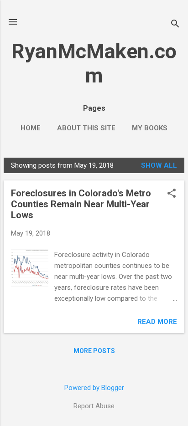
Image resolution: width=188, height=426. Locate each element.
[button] (171, 194)
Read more (157, 322)
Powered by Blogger (94, 388)
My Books (149, 128)
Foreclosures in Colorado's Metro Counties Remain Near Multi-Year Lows (81, 204)
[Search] (175, 25)
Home (31, 128)
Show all (159, 165)
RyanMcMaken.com (94, 63)
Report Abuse (94, 406)
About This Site (86, 128)
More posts (94, 350)
